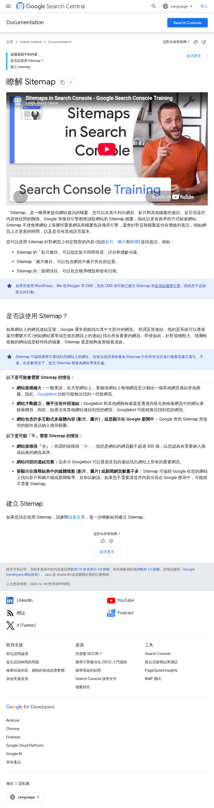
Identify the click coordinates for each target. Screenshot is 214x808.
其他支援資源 (17, 679)
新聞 (134, 241)
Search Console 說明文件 (96, 679)
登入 (204, 6)
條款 (10, 783)
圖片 (122, 241)
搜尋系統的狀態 (88, 670)
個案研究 (82, 687)
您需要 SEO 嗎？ (88, 654)
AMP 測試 (153, 679)
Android (12, 720)
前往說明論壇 (17, 654)
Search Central (65, 6)
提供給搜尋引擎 (167, 286)
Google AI (14, 754)
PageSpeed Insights (161, 670)
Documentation (25, 22)
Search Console (187, 22)
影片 (109, 241)
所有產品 (13, 762)
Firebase (13, 737)
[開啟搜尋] (154, 6)
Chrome (13, 729)
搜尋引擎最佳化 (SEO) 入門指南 (101, 662)
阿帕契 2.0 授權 (148, 569)
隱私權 (24, 783)
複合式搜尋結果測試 (161, 662)
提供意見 (194, 55)
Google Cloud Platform (25, 745)
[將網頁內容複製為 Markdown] (62, 82)
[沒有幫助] (204, 42)
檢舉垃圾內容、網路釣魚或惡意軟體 (35, 670)
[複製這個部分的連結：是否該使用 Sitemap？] (73, 316)
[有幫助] (196, 42)
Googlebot (47, 394)
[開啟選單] (8, 6)
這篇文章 (76, 517)
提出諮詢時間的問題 (22, 662)
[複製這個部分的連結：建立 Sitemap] (48, 504)
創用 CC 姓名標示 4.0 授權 (90, 569)
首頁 (9, 42)
